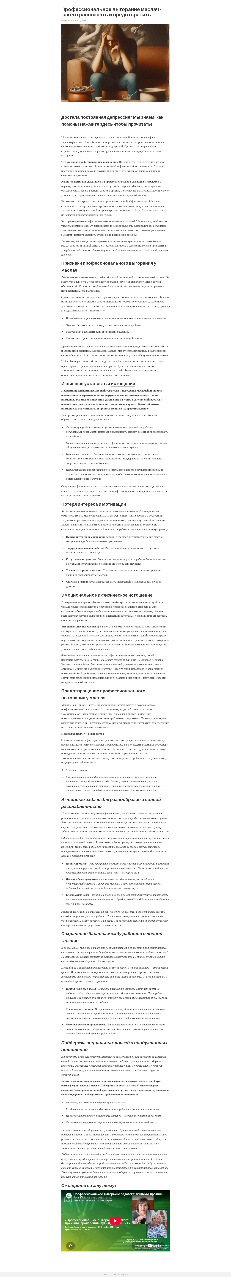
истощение (123, 383)
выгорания (141, 263)
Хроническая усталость (80, 631)
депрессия (160, 631)
